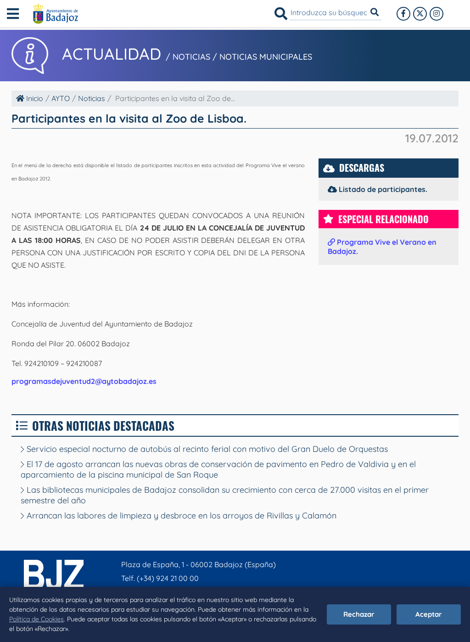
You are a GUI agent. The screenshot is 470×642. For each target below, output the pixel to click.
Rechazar (359, 614)
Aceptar (428, 614)
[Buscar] (280, 13)
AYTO (60, 98)
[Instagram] (436, 14)
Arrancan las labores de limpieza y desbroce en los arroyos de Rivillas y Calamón (180, 515)
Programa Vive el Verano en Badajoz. (382, 246)
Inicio (33, 98)
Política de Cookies (36, 619)
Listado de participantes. (382, 189)
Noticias (91, 98)
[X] (420, 14)
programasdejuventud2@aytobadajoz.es (84, 381)
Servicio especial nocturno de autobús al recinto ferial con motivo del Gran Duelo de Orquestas (206, 449)
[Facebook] (403, 14)
